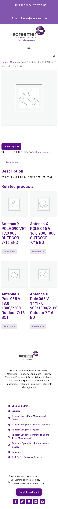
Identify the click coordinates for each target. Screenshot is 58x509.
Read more (9, 251)
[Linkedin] (35, 501)
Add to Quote (11, 146)
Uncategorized (18, 62)
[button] (29, 47)
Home (4, 62)
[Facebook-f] (15, 501)
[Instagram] (29, 501)
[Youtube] (42, 501)
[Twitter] (22, 501)
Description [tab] (12, 162)
